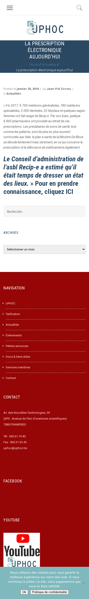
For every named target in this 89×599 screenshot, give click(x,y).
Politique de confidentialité (49, 592)
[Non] (83, 583)
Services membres (18, 367)
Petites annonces (17, 346)
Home (33, 64)
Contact (11, 378)
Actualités (49, 64)
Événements (14, 335)
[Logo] (45, 27)
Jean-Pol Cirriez (59, 88)
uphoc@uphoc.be (15, 448)
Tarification (13, 314)
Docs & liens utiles (18, 356)
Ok (24, 592)
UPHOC (10, 303)
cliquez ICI (58, 192)
